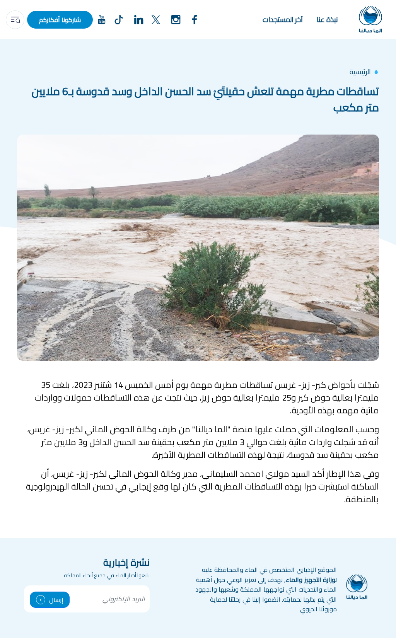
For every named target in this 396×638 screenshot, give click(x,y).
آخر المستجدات (283, 19)
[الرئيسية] (370, 19)
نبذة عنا (327, 19)
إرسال (56, 600)
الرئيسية (360, 72)
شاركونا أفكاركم (60, 20)
